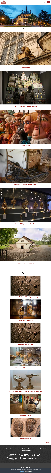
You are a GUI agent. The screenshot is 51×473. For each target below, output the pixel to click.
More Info (30, 471)
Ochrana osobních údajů (26, 450)
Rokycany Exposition (25, 438)
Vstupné (16, 448)
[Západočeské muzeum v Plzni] (13, 3)
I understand (22, 471)
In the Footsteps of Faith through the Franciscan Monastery (25, 391)
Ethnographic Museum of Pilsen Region (26, 106)
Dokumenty (36, 448)
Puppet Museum (26, 145)
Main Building (26, 67)
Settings (26, 471)
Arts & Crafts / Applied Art (25, 320)
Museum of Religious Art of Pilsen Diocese (26, 224)
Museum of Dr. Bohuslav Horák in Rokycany (26, 184)
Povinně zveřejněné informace (26, 448)
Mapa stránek (43, 448)
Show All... (47, 268)
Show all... (47, 442)
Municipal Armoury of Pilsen (25, 344)
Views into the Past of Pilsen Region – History (25, 297)
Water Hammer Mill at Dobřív (26, 263)
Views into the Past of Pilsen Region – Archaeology (25, 368)
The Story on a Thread (25, 415)
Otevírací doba (9, 448)
